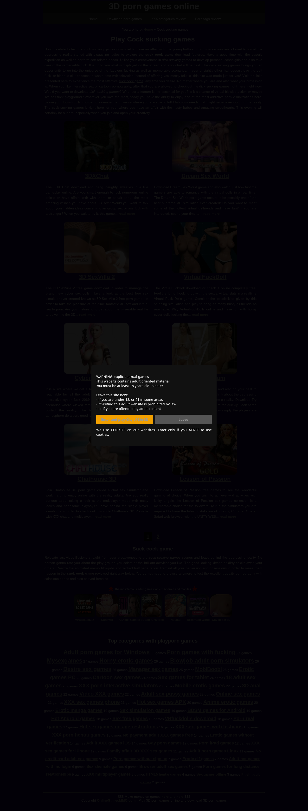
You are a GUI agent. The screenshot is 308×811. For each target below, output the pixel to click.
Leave (183, 419)
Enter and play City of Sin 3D (124, 419)
